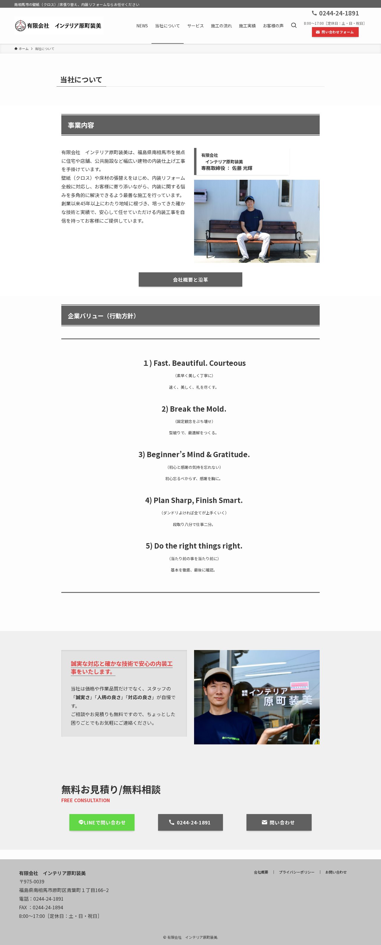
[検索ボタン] (293, 26)
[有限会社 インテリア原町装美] (59, 26)
